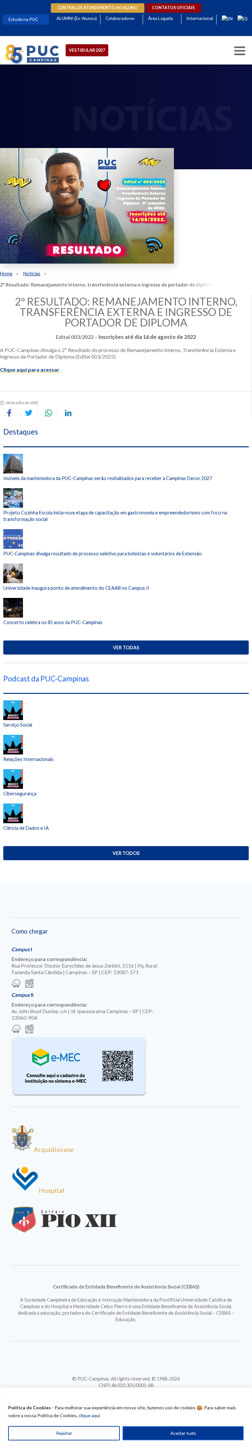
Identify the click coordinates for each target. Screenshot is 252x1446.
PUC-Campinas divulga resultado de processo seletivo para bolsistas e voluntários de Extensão (102, 553)
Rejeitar (64, 1433)
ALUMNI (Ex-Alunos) (76, 18)
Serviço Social (17, 725)
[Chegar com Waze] (16, 984)
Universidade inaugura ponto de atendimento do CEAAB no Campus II (76, 588)
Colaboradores (120, 18)
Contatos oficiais (173, 7)
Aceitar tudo (183, 1433)
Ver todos (126, 853)
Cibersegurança (19, 793)
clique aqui (89, 1415)
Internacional (199, 18)
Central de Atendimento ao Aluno (97, 7)
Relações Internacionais (28, 759)
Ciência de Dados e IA (26, 828)
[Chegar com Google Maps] (29, 984)
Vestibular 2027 (87, 50)
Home (6, 273)
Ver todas (126, 647)
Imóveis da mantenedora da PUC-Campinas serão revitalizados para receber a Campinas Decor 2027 (107, 478)
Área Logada (160, 18)
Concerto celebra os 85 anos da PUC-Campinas (52, 622)
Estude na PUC (23, 19)
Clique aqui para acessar (29, 369)
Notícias (31, 273)
